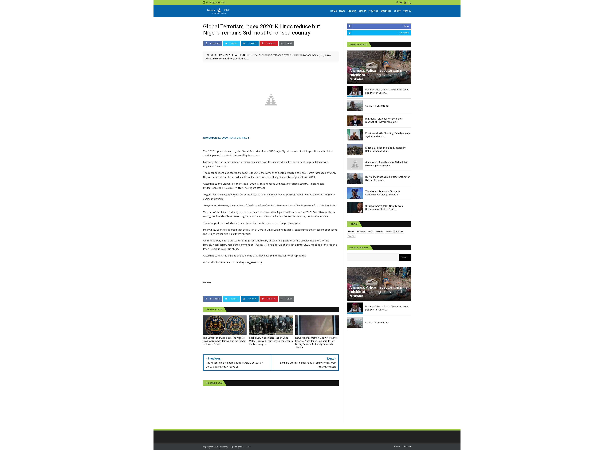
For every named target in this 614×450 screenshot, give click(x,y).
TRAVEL (407, 11)
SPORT (397, 11)
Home (397, 446)
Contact (407, 446)
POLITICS (373, 11)
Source (207, 282)
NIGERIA (352, 11)
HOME (333, 11)
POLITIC (389, 232)
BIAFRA (362, 11)
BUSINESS (386, 11)
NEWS (342, 11)
